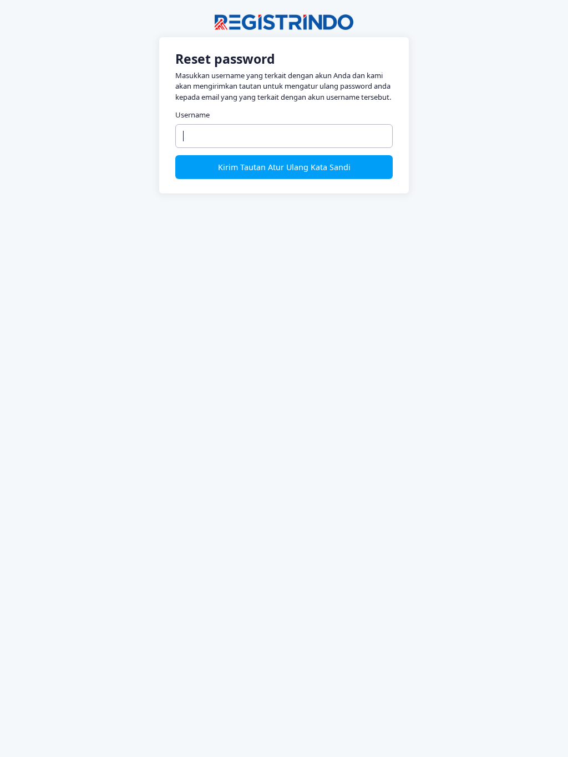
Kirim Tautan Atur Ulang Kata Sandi (284, 167)
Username (192, 115)
